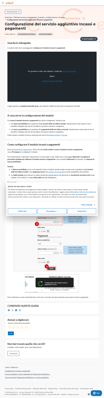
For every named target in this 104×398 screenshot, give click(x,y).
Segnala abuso (53, 388)
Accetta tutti (81, 211)
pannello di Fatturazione (23, 149)
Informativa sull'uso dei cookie (69, 388)
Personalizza (50, 211)
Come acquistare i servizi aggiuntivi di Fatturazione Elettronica (27, 374)
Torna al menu (12, 12)
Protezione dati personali (23, 388)
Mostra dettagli (86, 205)
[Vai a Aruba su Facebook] (89, 394)
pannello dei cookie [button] (69, 71)
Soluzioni (8, 17)
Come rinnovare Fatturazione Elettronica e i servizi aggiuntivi (27, 377)
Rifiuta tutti (22, 211)
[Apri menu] (3, 2)
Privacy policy (9, 388)
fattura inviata (55, 135)
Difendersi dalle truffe (40, 388)
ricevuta (64, 135)
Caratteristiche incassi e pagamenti (17, 371)
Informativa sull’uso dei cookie (81, 192)
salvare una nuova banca (57, 172)
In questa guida (87, 39)
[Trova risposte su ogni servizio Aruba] (9, 3)
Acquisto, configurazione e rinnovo (51, 17)
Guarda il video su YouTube (52, 81)
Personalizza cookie (86, 388)
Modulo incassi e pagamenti (25, 17)
